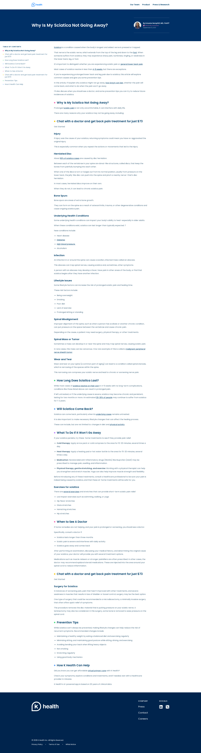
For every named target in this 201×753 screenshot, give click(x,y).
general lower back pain (132, 64)
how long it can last (114, 82)
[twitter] (167, 707)
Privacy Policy (37, 744)
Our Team (134, 4)
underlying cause (103, 414)
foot (135, 52)
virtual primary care (97, 670)
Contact (143, 712)
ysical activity (118, 424)
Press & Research (161, 4)
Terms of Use (54, 744)
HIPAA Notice (71, 744)
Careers (143, 718)
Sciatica (57, 47)
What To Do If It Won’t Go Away (17, 67)
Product (146, 4)
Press (141, 706)
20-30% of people (104, 397)
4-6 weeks (97, 69)
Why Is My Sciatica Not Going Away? (20, 51)
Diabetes (61, 240)
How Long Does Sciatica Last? (17, 60)
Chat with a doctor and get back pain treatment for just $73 (26, 55)
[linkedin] (161, 707)
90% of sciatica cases (69, 158)
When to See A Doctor (14, 71)
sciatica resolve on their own (86, 385)
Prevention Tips (11, 80)
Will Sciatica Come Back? (15, 64)
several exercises (71, 491)
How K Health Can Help (14, 84)
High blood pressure (66, 244)
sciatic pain (69, 108)
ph (111, 424)
